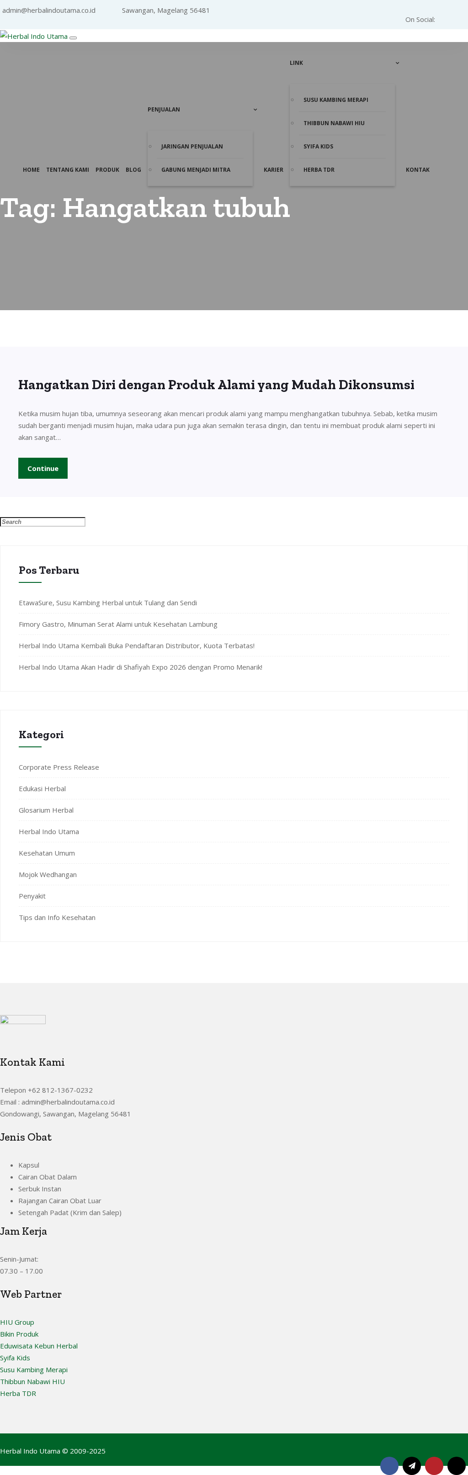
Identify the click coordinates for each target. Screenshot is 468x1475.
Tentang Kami (67, 170)
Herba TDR (319, 170)
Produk (107, 170)
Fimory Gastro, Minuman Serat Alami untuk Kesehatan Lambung (118, 624)
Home (31, 170)
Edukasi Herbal (42, 788)
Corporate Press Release (59, 767)
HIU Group (17, 1322)
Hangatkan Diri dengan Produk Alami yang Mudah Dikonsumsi (216, 384)
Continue (42, 468)
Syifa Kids (318, 146)
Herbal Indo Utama (49, 831)
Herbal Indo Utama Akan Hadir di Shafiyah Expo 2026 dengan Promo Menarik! (140, 666)
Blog (133, 170)
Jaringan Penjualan (192, 146)
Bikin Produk (19, 1333)
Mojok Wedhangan (48, 874)
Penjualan (164, 109)
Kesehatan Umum (47, 852)
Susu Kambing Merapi (335, 100)
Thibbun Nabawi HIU (334, 123)
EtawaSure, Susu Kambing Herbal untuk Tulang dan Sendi (108, 602)
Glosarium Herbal (46, 809)
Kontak (418, 170)
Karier (273, 170)
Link (296, 63)
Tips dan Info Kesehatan (57, 917)
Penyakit (32, 895)
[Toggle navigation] (73, 38)
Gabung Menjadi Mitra (195, 170)
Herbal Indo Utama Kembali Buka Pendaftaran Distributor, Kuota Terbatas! (137, 645)
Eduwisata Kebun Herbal (39, 1345)
